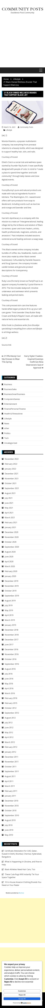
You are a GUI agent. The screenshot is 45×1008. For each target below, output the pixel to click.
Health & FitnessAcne (13, 413)
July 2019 (8, 605)
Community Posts (22, 9)
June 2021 (9, 503)
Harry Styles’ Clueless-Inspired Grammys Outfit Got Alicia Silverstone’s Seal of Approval (33, 362)
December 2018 (11, 630)
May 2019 (9, 610)
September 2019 (12, 595)
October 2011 (10, 766)
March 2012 (10, 742)
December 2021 (11, 473)
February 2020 (11, 571)
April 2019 (9, 615)
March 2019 (10, 620)
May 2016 (9, 683)
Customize (22, 991)
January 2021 (10, 527)
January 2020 (10, 576)
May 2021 (9, 508)
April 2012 (9, 737)
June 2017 (9, 644)
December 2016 (11, 649)
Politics (7, 433)
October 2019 (10, 591)
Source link (6, 345)
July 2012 (8, 722)
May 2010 (9, 835)
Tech (6, 438)
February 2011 (11, 791)
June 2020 (9, 556)
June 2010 (9, 830)
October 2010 (10, 810)
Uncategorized (10, 443)
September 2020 (12, 547)
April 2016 (9, 688)
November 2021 (12, 478)
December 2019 (11, 581)
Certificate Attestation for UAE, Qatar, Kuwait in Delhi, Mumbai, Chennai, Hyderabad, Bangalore (22, 854)
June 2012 (9, 727)
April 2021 (9, 512)
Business (8, 384)
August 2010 (10, 820)
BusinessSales (10, 389)
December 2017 (11, 639)
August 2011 (10, 776)
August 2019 (10, 600)
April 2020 (9, 561)
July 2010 (8, 825)
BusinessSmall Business (14, 394)
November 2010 (12, 805)
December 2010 (11, 800)
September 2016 (12, 664)
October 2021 (10, 483)
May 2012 (9, 732)
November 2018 (12, 635)
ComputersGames (12, 399)
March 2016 (10, 693)
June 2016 (9, 678)
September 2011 (12, 771)
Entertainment (10, 404)
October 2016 (10, 659)
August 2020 (10, 552)
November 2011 (12, 761)
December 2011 (11, 757)
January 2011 (10, 796)
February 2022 (11, 464)
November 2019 (12, 586)
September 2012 (12, 713)
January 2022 (10, 469)
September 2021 (12, 488)
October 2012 (10, 708)
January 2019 (10, 625)
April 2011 (9, 781)
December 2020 (11, 532)
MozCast (21, 893)
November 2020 (12, 537)
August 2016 (10, 669)
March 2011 (10, 786)
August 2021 (10, 493)
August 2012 (10, 718)
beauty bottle (19, 148)
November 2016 (12, 654)
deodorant (6, 204)
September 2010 (12, 815)
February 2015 (11, 703)
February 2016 (11, 698)
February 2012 (11, 747)
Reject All (22, 995)
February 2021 (11, 522)
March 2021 (10, 517)
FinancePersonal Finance (15, 409)
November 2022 (12, 459)
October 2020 (10, 542)
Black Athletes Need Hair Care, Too (20, 869)
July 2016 (8, 673)
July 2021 (8, 498)
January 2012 (10, 752)
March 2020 (10, 566)
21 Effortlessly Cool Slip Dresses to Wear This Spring (11, 359)
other (6, 428)
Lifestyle (9, 130)
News (6, 423)
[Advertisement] (22, 39)
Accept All (22, 999)
